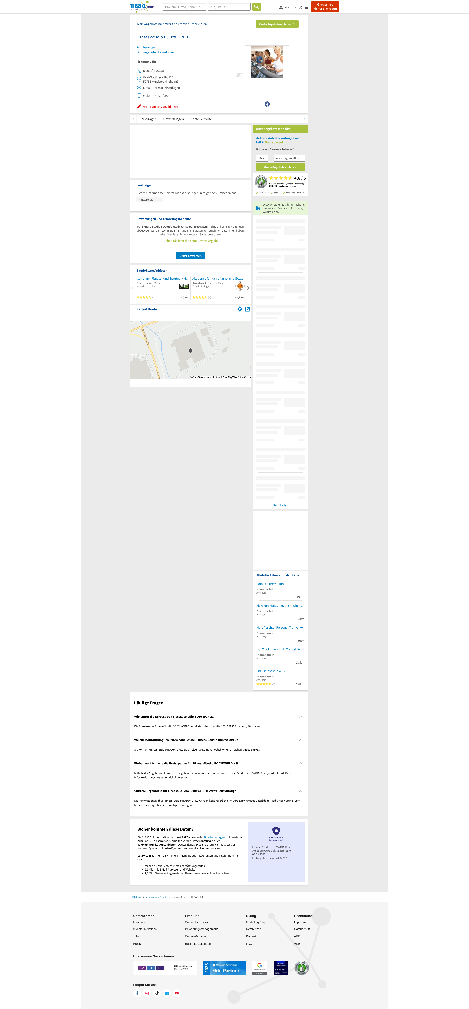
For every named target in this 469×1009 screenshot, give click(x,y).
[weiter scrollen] (304, 119)
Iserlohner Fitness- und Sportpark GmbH (162, 278)
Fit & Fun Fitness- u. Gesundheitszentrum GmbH (280, 605)
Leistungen (148, 119)
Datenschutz (302, 929)
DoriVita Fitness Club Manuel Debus (280, 649)
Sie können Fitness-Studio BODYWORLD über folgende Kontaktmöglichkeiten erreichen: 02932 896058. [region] (197, 749)
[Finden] (256, 7)
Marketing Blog (256, 922)
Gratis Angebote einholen (275, 24)
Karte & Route (201, 119)
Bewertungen (173, 119)
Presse (137, 943)
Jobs (136, 936)
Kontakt (251, 936)
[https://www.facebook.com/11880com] (137, 993)
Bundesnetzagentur (216, 837)
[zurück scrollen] (133, 119)
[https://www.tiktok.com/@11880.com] (157, 993)
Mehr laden (280, 505)
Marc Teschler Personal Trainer (277, 627)
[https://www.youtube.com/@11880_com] (177, 993)
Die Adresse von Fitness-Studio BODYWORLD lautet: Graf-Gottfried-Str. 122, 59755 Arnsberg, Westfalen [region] (197, 726)
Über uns (139, 922)
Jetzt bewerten (191, 256)
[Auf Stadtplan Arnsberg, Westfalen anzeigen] (247, 309)
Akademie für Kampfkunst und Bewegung (218, 278)
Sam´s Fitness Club (270, 584)
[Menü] (308, 7)
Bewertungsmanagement (201, 929)
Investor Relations (145, 929)
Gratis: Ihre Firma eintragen (325, 6)
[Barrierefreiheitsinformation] (302, 7)
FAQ (249, 943)
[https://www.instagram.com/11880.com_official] (147, 993)
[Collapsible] (301, 717)
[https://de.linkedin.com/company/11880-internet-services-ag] (167, 993)
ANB (297, 943)
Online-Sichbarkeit (197, 922)
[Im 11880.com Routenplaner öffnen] (240, 308)
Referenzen (253, 929)
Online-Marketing (196, 936)
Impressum (301, 922)
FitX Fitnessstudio (268, 671)
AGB (297, 936)
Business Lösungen (198, 943)
